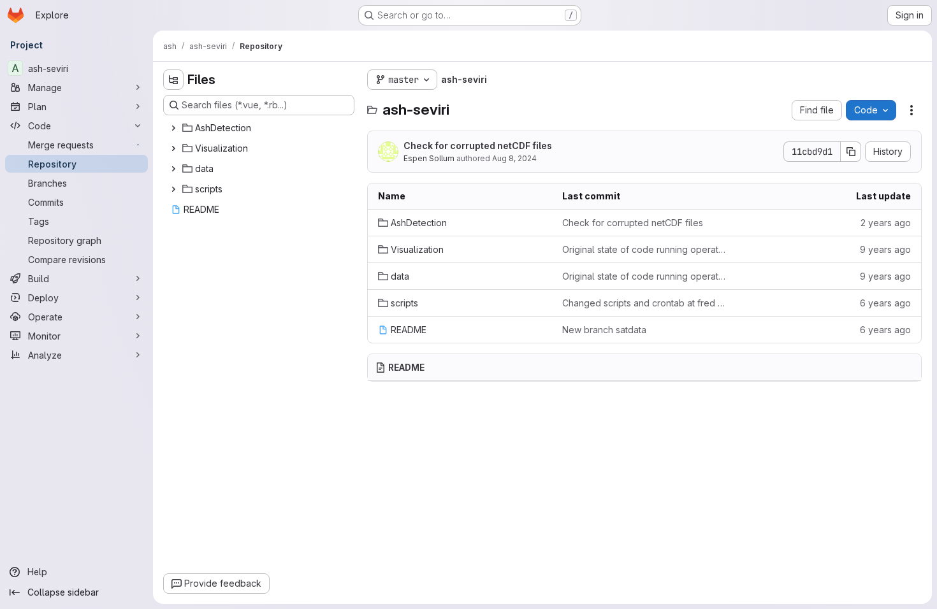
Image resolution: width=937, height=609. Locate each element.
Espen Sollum (428, 158)
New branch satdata (604, 329)
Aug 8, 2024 (514, 158)
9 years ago (885, 249)
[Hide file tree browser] (173, 79)
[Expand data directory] (173, 168)
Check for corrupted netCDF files (477, 145)
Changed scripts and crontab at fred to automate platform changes (644, 302)
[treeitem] (260, 128)
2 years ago (886, 222)
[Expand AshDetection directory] (173, 128)
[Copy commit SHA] (851, 151)
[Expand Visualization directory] (173, 148)
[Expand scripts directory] (173, 189)
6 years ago (885, 302)
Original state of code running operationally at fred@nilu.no (644, 249)
